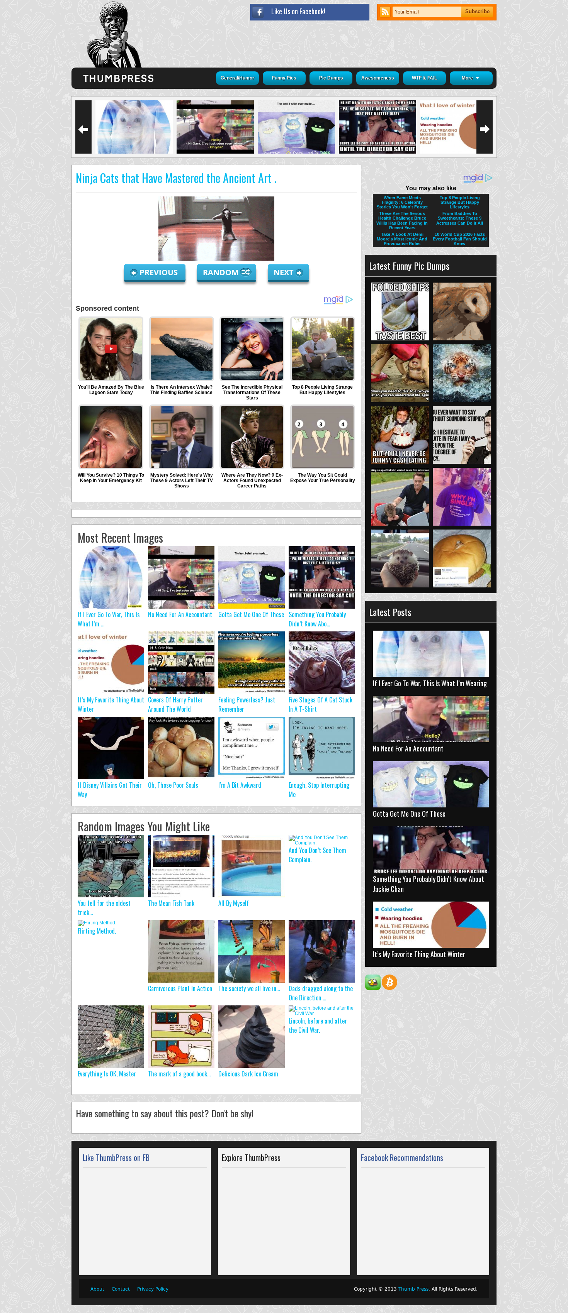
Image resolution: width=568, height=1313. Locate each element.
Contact (121, 1289)
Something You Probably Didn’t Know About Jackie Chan (428, 884)
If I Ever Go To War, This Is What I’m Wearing (430, 683)
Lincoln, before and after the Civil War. (318, 1025)
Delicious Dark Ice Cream (248, 1073)
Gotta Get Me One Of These (251, 614)
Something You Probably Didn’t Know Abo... (317, 619)
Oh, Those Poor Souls (173, 785)
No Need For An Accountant (180, 614)
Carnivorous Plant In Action (180, 988)
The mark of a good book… (179, 1073)
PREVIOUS (159, 272)
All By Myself (233, 903)
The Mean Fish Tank (171, 903)
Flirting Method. (97, 931)
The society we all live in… (249, 988)
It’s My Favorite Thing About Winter (419, 954)
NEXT (284, 272)
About (97, 1289)
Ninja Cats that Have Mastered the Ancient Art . (176, 177)
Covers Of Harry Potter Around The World (175, 704)
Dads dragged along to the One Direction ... (321, 993)
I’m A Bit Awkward (239, 785)
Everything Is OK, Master (107, 1073)
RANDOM (222, 272)
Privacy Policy (152, 1289)
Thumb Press (413, 1289)
